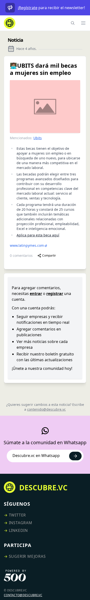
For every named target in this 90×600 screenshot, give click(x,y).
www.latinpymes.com (27, 245)
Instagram (20, 522)
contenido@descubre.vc (46, 409)
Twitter (17, 515)
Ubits (37, 138)
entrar (36, 293)
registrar (54, 293)
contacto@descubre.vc (23, 595)
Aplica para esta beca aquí (38, 235)
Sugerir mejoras (27, 556)
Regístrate (28, 7)
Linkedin (18, 530)
